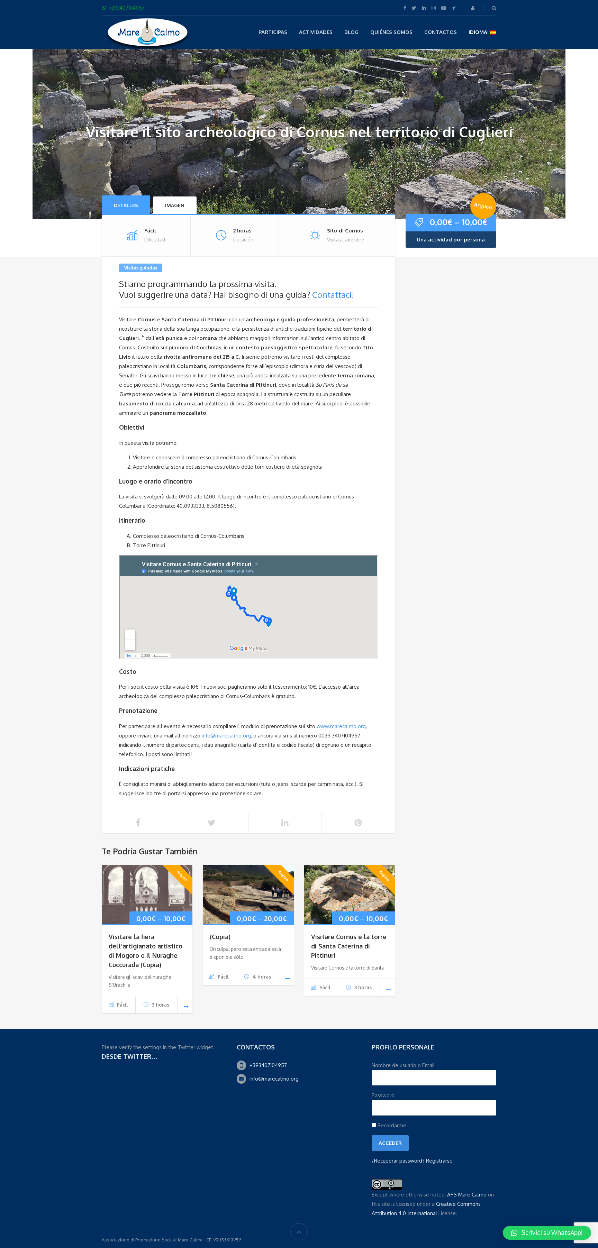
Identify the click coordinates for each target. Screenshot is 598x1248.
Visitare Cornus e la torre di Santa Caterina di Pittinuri (349, 946)
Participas (273, 32)
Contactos (440, 32)
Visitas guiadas (140, 267)
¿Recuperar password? (398, 1160)
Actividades (316, 32)
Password (383, 1095)
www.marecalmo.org (341, 726)
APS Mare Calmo (467, 1194)
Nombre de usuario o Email (403, 1065)
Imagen (174, 205)
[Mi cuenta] (473, 8)
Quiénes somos (391, 32)
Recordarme (391, 1125)
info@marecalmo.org (226, 735)
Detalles (126, 205)
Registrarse (439, 1160)
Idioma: (479, 32)
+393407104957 (268, 1065)
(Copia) (220, 936)
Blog (351, 32)
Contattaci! (333, 294)
